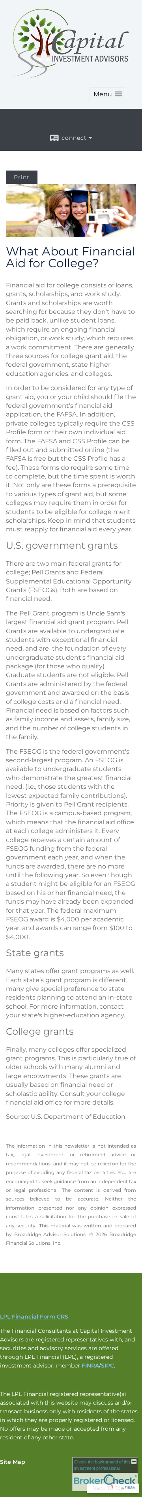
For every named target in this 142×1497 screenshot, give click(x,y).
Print (22, 177)
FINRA (90, 1365)
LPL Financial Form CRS (34, 1316)
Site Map (12, 1461)
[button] (107, 94)
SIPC (107, 1365)
